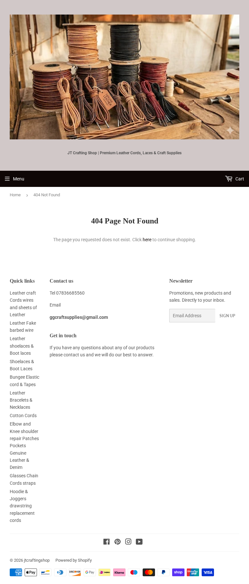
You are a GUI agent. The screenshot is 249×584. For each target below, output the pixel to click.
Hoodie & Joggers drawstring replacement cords (22, 506)
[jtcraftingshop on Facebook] (106, 542)
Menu (18, 178)
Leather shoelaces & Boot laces (22, 346)
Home (15, 194)
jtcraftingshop (37, 560)
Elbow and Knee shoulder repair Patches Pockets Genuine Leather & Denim (24, 445)
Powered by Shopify (73, 560)
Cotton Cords (23, 415)
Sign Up (227, 315)
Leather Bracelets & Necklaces (21, 400)
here (147, 239)
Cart (239, 178)
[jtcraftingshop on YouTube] (139, 542)
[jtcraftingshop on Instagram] (128, 542)
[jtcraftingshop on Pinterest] (117, 542)
